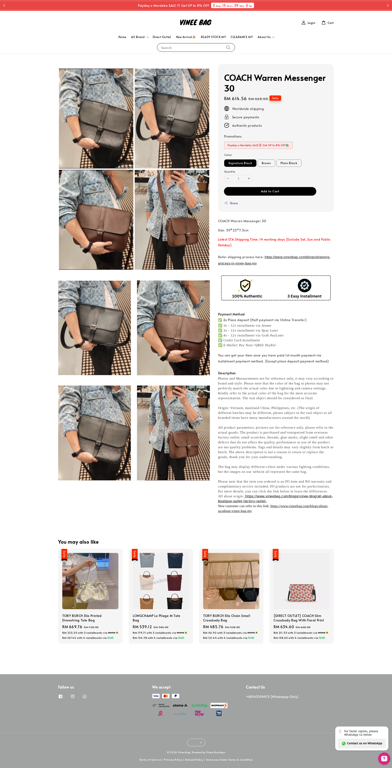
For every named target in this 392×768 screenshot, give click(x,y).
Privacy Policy (173, 759)
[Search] (228, 47)
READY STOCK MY (213, 37)
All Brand (138, 37)
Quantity (229, 171)
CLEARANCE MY (242, 37)
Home (122, 37)
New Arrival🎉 (186, 37)
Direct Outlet (162, 37)
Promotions (233, 136)
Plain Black (289, 163)
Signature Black (240, 163)
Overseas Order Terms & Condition (229, 759)
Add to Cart (270, 191)
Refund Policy (194, 759)
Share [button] (234, 203)
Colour (228, 155)
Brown (266, 163)
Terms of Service (150, 759)
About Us (264, 37)
